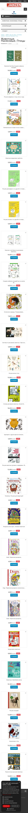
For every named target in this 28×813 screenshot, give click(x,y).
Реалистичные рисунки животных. (14, 772)
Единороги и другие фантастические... (14, 434)
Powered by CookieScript (11, 810)
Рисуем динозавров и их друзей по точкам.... (14, 189)
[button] (11, 808)
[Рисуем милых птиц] (14, 363)
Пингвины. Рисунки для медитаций (14, 496)
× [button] (19, 782)
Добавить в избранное (25, 48)
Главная (2, 34)
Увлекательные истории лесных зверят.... (14, 127)
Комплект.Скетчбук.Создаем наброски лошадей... (14, 66)
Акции (10, 1)
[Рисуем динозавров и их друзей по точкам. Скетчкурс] (14, 178)
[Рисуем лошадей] (14, 700)
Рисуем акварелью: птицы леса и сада (14, 97)
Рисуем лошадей (14, 710)
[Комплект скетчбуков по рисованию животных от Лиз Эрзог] (14, 240)
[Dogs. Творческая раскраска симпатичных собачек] (14, 577)
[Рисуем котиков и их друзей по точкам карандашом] (14, 209)
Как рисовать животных (14, 649)
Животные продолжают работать (14, 158)
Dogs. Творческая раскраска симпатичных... (14, 588)
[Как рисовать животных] (14, 639)
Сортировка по (4, 43)
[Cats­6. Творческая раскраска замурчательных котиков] (14, 547)
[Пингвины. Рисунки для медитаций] (14, 485)
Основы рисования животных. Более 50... (14, 404)
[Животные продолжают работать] (14, 148)
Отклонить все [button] (15, 806)
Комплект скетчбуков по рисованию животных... (14, 251)
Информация (6, 26)
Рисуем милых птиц (14, 373)
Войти (25, 1)
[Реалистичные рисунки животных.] (14, 761)
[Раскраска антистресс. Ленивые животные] (14, 516)
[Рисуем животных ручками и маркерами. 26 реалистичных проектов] (14, 455)
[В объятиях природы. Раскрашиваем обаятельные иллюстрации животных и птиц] (14, 301)
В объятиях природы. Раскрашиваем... (14, 312)
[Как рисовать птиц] (14, 731)
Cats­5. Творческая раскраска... (14, 618)
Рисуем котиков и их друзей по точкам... (14, 219)
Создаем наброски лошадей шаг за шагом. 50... (14, 282)
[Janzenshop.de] (14, 5)
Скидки (4, 31)
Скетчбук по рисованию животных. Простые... (14, 342)
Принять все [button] (6, 806)
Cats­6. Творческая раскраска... (14, 557)
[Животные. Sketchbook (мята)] (14, 669)
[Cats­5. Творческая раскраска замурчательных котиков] (14, 608)
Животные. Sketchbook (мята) (14, 680)
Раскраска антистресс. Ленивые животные (14, 526)
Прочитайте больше (7, 794)
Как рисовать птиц (14, 741)
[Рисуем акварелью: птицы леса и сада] (14, 86)
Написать (14, 1)
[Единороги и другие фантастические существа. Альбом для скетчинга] (14, 424)
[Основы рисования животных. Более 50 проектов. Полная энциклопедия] (14, 393)
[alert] (11, 796)
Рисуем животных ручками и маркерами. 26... (14, 465)
